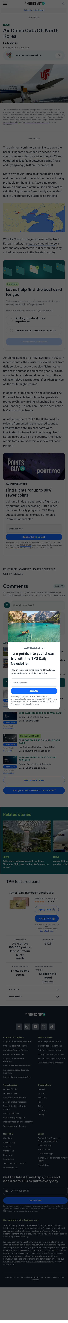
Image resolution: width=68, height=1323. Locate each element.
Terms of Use (47, 699)
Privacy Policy (49, 701)
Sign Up (34, 690)
